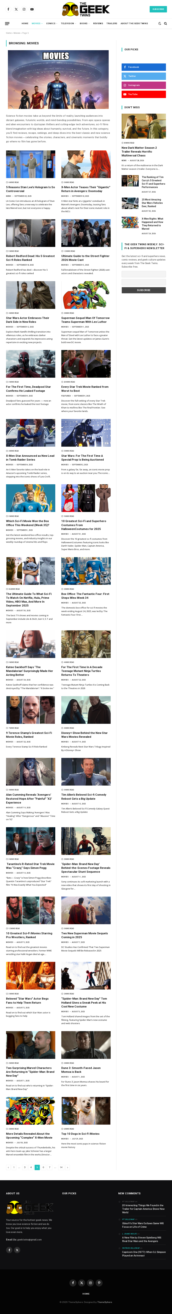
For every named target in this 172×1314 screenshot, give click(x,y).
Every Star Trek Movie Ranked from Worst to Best (85, 388)
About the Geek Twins (134, 23)
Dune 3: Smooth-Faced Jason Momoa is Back (81, 1069)
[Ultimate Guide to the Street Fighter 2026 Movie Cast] (86, 233)
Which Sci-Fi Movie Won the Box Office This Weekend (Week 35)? (27, 523)
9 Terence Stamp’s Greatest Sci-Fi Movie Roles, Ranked (29, 734)
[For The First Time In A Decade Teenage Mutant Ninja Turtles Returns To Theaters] (86, 644)
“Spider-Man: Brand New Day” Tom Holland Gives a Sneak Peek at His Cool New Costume (84, 1002)
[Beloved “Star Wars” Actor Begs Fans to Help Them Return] (30, 976)
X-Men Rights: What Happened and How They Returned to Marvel (152, 223)
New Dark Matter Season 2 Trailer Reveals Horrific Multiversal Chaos (139, 151)
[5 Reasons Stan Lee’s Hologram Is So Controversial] (30, 164)
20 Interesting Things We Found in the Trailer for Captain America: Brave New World (143, 1209)
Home (25, 23)
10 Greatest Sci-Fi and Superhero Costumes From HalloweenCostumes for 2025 (83, 524)
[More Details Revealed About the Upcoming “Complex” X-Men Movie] (30, 1111)
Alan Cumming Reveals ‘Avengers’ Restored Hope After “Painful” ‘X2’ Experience (29, 798)
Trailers (111, 23)
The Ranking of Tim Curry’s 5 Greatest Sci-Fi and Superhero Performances (153, 182)
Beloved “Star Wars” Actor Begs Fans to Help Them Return (27, 1000)
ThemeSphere (104, 1302)
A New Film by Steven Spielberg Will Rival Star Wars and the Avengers (141, 1239)
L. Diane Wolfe (129, 1234)
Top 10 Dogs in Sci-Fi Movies (80, 1133)
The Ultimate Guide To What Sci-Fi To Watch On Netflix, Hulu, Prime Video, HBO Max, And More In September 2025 (29, 599)
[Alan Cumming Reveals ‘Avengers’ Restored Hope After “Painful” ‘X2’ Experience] (30, 772)
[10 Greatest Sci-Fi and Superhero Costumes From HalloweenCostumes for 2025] (86, 498)
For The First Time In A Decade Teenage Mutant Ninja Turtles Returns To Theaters (81, 670)
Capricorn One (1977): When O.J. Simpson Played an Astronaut (144, 1254)
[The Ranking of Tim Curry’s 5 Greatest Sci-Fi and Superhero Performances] (130, 180)
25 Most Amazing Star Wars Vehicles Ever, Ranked (152, 203)
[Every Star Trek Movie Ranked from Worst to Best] (86, 364)
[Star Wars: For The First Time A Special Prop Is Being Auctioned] (86, 433)
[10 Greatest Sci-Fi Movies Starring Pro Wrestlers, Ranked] (30, 910)
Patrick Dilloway (131, 1248)
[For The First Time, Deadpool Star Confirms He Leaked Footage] (30, 364)
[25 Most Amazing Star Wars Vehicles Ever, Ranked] (130, 203)
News (8, 196)
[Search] (165, 23)
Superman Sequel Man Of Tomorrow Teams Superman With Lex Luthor (85, 319)
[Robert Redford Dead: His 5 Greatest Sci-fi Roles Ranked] (30, 233)
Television (67, 23)
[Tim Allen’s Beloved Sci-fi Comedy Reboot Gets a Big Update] (86, 772)
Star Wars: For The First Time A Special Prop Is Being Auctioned (82, 457)
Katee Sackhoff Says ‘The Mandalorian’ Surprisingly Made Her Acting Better (29, 670)
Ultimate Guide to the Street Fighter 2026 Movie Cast (85, 258)
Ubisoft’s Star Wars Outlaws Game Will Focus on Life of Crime (143, 1225)
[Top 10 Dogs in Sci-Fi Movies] (86, 1111)
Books (84, 23)
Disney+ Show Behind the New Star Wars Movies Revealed (84, 734)
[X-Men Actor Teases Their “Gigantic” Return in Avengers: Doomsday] (86, 164)
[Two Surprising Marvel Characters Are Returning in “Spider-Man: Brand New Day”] (30, 1045)
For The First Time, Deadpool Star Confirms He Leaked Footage (28, 388)
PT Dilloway (128, 1219)
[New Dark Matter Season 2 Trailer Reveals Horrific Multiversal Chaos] (144, 126)
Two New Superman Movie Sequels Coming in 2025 (84, 935)
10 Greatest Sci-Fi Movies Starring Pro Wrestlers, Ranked (29, 935)
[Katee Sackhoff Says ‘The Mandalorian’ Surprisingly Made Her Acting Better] (30, 644)
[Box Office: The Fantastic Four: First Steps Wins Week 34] (86, 571)
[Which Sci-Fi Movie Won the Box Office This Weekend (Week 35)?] (30, 498)
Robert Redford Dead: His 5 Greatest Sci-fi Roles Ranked (30, 258)
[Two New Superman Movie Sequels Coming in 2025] (86, 910)
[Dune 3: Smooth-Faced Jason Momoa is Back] (86, 1045)
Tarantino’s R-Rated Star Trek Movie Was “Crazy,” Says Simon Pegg (30, 866)
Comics (50, 23)
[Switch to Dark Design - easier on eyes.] (160, 23)
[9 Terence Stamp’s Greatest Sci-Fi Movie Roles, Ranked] (30, 710)
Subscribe (158, 9)
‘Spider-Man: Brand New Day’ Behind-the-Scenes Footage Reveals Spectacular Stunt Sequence (85, 867)
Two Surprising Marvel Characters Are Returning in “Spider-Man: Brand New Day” (30, 1071)
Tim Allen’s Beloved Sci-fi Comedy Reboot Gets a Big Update (83, 796)
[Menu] (7, 23)
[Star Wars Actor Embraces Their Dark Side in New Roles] (30, 295)
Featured (66, 396)
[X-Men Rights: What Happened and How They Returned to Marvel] (130, 222)
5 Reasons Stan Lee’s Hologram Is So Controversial (30, 189)
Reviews (98, 23)
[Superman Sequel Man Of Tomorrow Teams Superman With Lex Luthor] (86, 295)
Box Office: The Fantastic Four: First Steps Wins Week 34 (85, 595)
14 (61, 1167)
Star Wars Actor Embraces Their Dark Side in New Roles (27, 319)
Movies (36, 23)
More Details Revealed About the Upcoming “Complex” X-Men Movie (29, 1135)
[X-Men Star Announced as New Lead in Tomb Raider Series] (30, 433)
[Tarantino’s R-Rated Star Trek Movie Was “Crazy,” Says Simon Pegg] (30, 841)
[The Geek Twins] (86, 9)
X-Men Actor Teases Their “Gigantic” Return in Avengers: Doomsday (85, 189)
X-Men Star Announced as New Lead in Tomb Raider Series (30, 457)
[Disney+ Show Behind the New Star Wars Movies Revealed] (86, 710)
